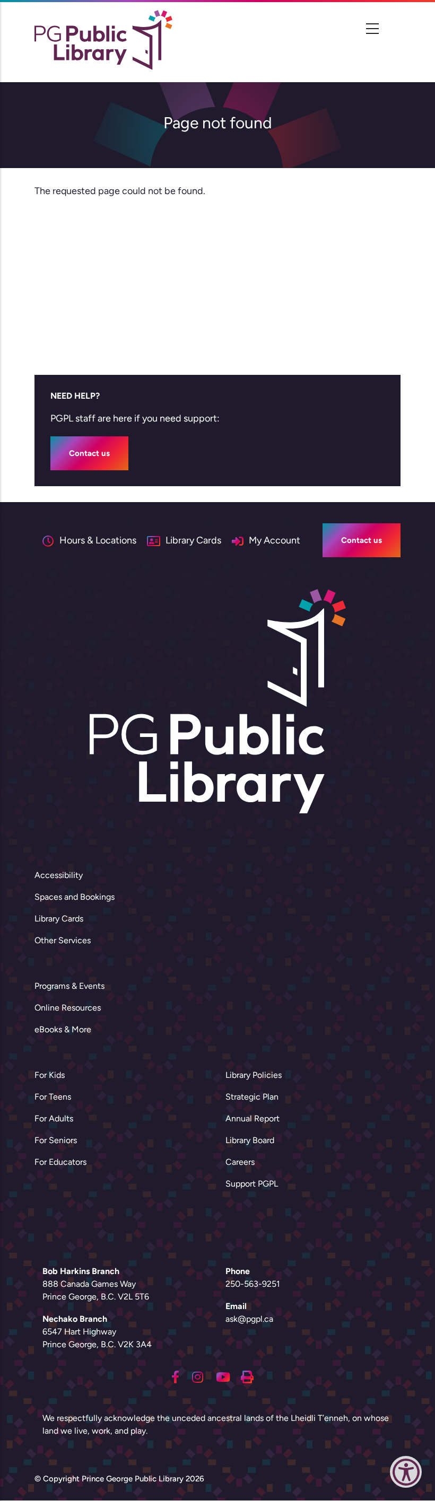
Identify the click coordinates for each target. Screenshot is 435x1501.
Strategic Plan (252, 1097)
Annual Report (252, 1118)
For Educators (60, 1162)
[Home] (103, 40)
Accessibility (58, 875)
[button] (406, 1474)
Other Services (62, 940)
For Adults (53, 1118)
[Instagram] (197, 1376)
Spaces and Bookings (74, 897)
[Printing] (247, 1376)
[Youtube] (223, 1376)
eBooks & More (62, 1029)
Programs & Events (69, 986)
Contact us (89, 453)
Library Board (249, 1140)
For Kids (49, 1075)
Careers (240, 1162)
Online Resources (67, 1008)
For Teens (52, 1097)
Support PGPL (251, 1184)
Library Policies (253, 1075)
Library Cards (58, 919)
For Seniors (55, 1140)
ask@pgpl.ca (249, 1319)
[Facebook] (175, 1376)
